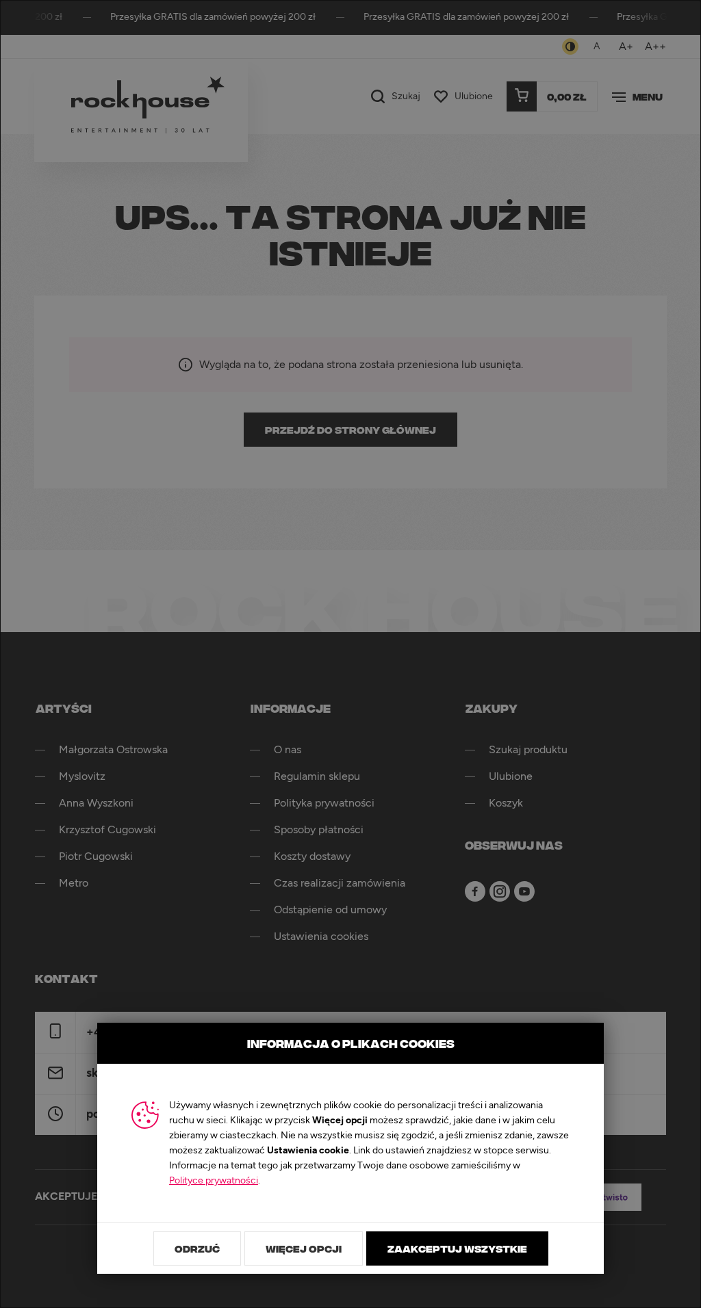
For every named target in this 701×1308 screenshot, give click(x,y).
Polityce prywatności (213, 1181)
